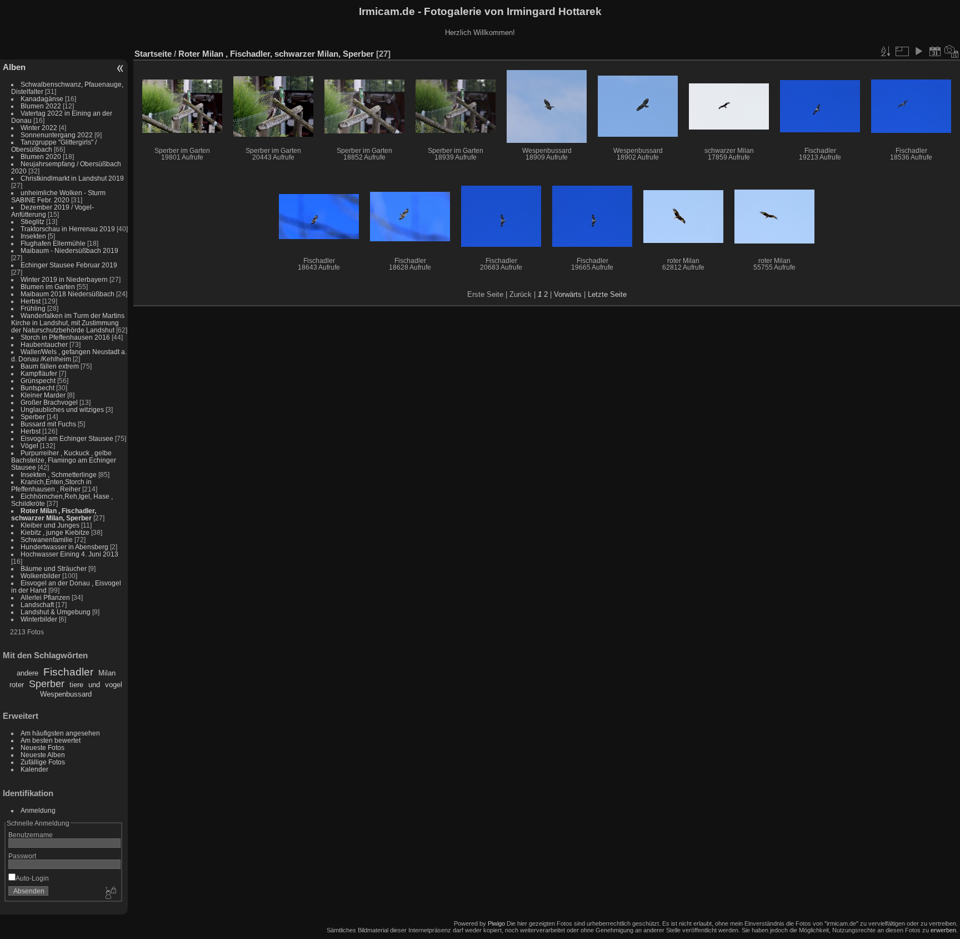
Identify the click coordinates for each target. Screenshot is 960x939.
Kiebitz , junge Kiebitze (55, 532)
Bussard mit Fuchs (48, 424)
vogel (113, 684)
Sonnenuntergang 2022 (57, 134)
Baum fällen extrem (50, 366)
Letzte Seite (607, 294)
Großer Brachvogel (49, 402)
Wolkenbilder (41, 575)
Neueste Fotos (42, 747)
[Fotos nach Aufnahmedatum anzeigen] (951, 51)
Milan (107, 673)
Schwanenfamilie (47, 539)
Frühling (33, 308)
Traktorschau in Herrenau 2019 (68, 228)
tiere (76, 684)
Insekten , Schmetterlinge (59, 474)
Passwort (22, 855)
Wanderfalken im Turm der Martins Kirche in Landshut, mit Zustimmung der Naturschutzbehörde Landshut (67, 323)
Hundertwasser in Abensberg (64, 546)
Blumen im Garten (48, 286)
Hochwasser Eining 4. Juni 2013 (69, 554)
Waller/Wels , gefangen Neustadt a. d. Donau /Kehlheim (69, 355)
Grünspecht (38, 380)
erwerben (943, 930)
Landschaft (37, 604)
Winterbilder (39, 619)
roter (16, 684)
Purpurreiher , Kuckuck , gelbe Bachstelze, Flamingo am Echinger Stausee (63, 460)
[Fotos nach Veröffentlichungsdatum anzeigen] (935, 51)
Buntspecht (37, 387)
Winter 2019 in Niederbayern (64, 279)
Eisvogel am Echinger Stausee (67, 438)
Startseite (153, 53)
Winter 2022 (39, 127)
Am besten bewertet (51, 740)
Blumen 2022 (41, 106)
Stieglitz (33, 221)
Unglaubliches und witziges (62, 409)
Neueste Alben (43, 754)
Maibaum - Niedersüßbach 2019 (69, 250)
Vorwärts (568, 294)
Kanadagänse (42, 98)
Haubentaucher (44, 344)
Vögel (29, 445)
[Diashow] (918, 51)
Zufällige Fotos (43, 762)
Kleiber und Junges (50, 525)
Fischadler (68, 672)
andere (27, 673)
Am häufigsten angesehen (60, 733)
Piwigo (496, 923)
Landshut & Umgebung (56, 611)
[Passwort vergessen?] (110, 893)
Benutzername (30, 834)
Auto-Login (32, 878)
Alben (14, 67)
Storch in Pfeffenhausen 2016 (65, 337)
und (94, 684)
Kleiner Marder (43, 395)
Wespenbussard (66, 694)
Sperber (33, 416)
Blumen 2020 (41, 156)
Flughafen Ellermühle (53, 243)
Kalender (34, 769)
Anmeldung (38, 810)
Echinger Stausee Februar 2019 (69, 265)
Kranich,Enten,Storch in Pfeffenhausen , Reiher (51, 485)
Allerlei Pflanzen (45, 597)
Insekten (33, 236)
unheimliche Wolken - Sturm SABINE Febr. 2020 (58, 196)
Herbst (31, 301)
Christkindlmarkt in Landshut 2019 (72, 178)
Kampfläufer (39, 373)
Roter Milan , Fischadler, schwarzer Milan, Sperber (53, 514)
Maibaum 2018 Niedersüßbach (67, 293)
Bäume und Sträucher (54, 568)
